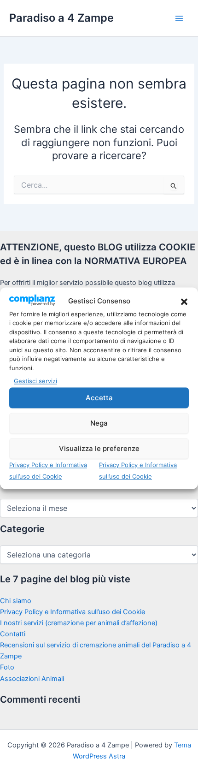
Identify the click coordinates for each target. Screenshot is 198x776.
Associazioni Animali (32, 679)
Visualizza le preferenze (99, 448)
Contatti (12, 634)
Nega (99, 423)
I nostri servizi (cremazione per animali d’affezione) (78, 623)
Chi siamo (15, 601)
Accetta (99, 397)
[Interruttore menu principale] (179, 18)
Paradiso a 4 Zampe (61, 17)
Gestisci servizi (35, 381)
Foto (7, 667)
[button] (184, 301)
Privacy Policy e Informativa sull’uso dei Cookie (72, 612)
